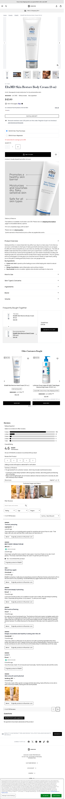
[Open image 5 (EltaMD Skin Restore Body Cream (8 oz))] (56, 75)
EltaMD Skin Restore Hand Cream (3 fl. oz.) (16, 385)
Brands (10, 15)
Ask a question (32, 95)
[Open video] (17, 75)
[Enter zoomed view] (58, 65)
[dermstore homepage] (32, 6)
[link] (56, 6)
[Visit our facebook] (29, 742)
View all (57, 107)
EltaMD (16, 15)
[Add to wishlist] (56, 154)
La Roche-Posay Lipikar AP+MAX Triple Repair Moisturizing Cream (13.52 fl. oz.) (46, 386)
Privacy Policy (54, 791)
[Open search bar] (6, 6)
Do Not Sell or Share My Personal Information (32, 757)
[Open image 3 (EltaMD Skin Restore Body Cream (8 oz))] (37, 75)
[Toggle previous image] (4, 43)
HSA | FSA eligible (13, 104)
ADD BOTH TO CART (49, 330)
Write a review (23, 95)
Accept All (45, 795)
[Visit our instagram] (36, 742)
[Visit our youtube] (40, 742)
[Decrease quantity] (7, 147)
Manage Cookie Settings (8, 795)
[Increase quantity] (17, 147)
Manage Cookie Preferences (32, 755)
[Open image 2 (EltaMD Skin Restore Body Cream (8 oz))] (27, 75)
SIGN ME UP (57, 734)
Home (5, 15)
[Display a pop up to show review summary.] (23, 392)
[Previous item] (4, 381)
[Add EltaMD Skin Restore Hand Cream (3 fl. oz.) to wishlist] (28, 358)
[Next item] (59, 381)
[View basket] (61, 6)
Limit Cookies (56, 795)
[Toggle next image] (59, 43)
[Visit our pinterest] (48, 742)
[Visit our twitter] (32, 742)
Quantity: (8, 143)
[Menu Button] (2, 6)
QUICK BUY (17, 403)
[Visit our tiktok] (44, 742)
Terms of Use (4, 792)
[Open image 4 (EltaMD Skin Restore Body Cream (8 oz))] (46, 75)
